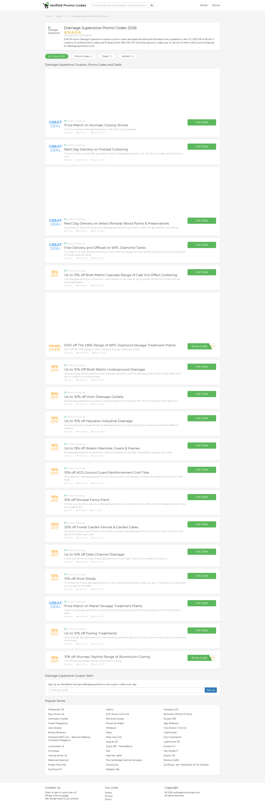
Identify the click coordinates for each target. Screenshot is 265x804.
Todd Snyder (170, 732)
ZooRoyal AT (55, 769)
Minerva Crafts (171, 760)
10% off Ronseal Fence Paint (86, 500)
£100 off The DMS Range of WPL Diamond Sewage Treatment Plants (120, 345)
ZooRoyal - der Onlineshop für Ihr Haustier (186, 764)
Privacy (109, 796)
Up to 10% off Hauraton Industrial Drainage (98, 421)
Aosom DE (169, 755)
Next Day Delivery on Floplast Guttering (96, 149)
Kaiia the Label (114, 755)
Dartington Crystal (58, 718)
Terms (108, 799)
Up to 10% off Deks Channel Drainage (94, 554)
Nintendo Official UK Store (178, 714)
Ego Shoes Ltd (56, 714)
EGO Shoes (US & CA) (117, 714)
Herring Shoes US (57, 755)
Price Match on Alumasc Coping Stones (96, 125)
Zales (109, 732)
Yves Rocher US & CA (175, 728)
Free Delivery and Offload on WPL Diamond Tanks (105, 248)
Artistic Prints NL (57, 764)
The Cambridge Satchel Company (124, 760)
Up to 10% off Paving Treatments (90, 633)
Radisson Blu (113, 769)
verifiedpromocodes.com (186, 792)
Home (203, 5)
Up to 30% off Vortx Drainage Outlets (93, 397)
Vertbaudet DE (56, 709)
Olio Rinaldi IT (171, 751)
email (65, 795)
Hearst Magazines (58, 723)
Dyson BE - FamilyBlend (119, 746)
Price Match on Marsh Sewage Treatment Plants (103, 606)
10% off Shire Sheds (80, 579)
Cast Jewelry (55, 728)
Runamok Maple (115, 723)
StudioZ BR (170, 718)
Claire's (109, 709)
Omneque (53, 751)
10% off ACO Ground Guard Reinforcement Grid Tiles (106, 472)
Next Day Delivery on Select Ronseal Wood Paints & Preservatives (116, 223)
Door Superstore (172, 737)
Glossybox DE (171, 709)
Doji (108, 751)
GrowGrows (112, 764)
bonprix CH (169, 746)
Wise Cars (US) (114, 737)
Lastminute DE (172, 741)
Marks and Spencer (58, 760)
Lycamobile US (56, 746)
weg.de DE (112, 741)
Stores (216, 5)
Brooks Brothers (57, 732)
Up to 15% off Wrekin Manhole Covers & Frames (102, 448)
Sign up (211, 690)
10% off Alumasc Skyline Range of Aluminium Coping (107, 657)
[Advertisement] (132, 94)
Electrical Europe (115, 718)
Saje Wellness (171, 723)
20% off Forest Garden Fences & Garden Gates (101, 527)
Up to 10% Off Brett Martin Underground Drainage (104, 369)
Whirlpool (111, 728)
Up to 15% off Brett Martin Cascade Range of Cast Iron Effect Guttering (120, 275)
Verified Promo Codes (68, 5)
